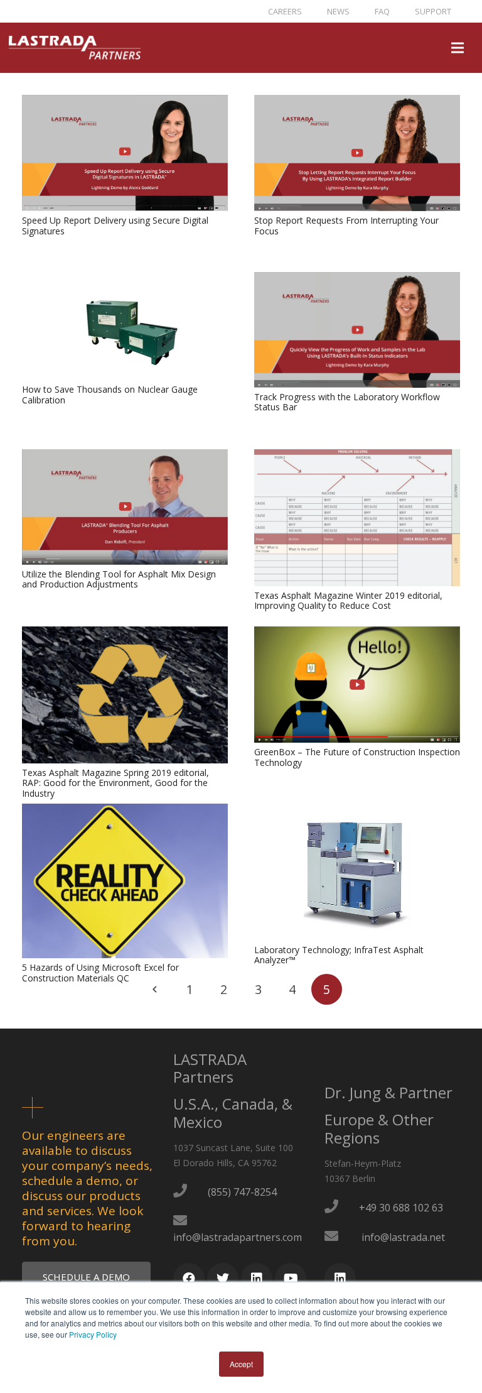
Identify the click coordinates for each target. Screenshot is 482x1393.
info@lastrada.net (403, 1237)
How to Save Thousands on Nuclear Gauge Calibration (110, 394)
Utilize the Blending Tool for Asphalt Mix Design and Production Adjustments (119, 579)
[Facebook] (189, 1278)
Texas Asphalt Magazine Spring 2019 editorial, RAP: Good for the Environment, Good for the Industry (115, 783)
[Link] (75, 48)
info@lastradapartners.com (237, 1237)
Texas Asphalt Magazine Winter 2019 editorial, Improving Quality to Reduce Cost (348, 600)
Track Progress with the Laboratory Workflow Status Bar (347, 402)
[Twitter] (222, 1278)
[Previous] (155, 989)
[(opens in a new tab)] (125, 102)
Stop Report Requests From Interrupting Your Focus (346, 225)
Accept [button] (241, 1363)
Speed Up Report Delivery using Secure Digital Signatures (115, 225)
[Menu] (457, 47)
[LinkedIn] (256, 1278)
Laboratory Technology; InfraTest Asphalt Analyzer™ (339, 955)
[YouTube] (290, 1278)
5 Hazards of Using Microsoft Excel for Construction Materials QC (100, 972)
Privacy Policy (93, 1334)
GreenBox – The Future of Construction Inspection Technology (357, 757)
